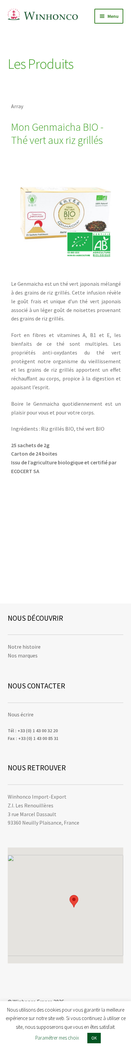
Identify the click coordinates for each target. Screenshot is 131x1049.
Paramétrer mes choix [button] (57, 1038)
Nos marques (23, 655)
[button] (74, 901)
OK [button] (94, 1038)
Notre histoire (24, 646)
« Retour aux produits (36, 87)
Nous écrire (21, 714)
